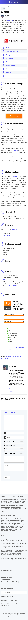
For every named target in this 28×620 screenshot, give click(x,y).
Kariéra (8, 69)
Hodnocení (9, 76)
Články (7, 6)
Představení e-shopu (12, 48)
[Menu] (1, 2)
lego (7, 523)
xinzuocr (11, 288)
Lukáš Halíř (7, 15)
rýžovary (5, 504)
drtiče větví (16, 519)
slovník (11, 596)
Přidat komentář (20, 347)
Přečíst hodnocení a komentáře (16, 350)
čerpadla (3, 519)
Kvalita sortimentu (8, 448)
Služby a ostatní (11, 55)
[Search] (25, 2)
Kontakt (8, 72)
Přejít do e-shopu (14, 116)
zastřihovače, (4, 529)
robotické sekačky (15, 524)
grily (8, 521)
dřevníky (22, 519)
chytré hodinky (18, 521)
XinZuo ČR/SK (13, 285)
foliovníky (3, 521)
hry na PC (11, 521)
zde (20, 614)
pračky (10, 504)
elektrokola (13, 520)
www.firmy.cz (4, 358)
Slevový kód (9, 58)
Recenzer (3, 6)
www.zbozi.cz (17, 356)
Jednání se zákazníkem (9, 445)
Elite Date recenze (13, 529)
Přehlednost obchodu (9, 441)
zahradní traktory (17, 527)
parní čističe (4, 524)
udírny (22, 526)
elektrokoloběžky (20, 520)
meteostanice (22, 523)
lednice (24, 504)
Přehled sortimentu (12, 51)
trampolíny (17, 526)
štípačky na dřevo (9, 526)
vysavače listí (9, 527)
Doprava (8, 62)
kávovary (3, 523)
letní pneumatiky (13, 523)
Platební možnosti (11, 65)
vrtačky (3, 527)
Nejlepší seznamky (10, 530)
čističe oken (9, 519)
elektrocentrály (5, 520)
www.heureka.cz (9, 356)
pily (9, 524)
